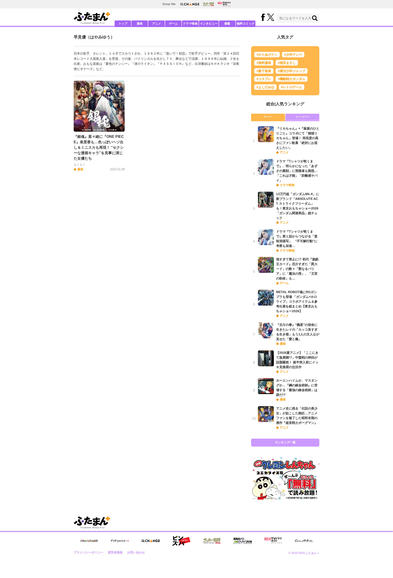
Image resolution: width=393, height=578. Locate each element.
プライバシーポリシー (88, 552)
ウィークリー (302, 117)
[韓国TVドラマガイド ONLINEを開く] (224, 4)
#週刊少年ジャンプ (291, 71)
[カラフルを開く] (304, 541)
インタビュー (209, 23)
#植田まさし (287, 63)
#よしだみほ (265, 87)
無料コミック (245, 23)
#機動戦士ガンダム (291, 79)
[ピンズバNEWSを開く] (181, 541)
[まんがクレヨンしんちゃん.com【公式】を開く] (89, 541)
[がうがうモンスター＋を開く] (120, 540)
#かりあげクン (267, 54)
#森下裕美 (264, 71)
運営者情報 (115, 552)
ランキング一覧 (285, 442)
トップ (122, 23)
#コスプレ (264, 79)
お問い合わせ (136, 552)
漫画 (140, 23)
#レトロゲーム (291, 87)
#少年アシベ (293, 54)
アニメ (156, 23)
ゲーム (173, 23)
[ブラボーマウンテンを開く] (243, 541)
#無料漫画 (264, 63)
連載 (227, 23)
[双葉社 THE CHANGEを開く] (189, 4)
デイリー (268, 117)
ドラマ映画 (190, 23)
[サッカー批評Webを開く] (208, 4)
